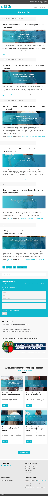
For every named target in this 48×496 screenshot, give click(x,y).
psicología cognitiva (26, 179)
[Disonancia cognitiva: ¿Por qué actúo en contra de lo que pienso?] (12, 417)
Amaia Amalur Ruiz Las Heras (7, 480)
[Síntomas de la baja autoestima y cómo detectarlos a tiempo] (36, 383)
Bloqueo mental (24, 218)
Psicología (10, 136)
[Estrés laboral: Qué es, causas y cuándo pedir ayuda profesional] (12, 383)
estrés (20, 179)
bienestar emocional (34, 259)
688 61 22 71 (44, 2)
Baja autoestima (39, 94)
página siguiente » (22, 267)
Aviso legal (44, 494)
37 (15, 267)
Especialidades (33, 5)
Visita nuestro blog (24, 452)
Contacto (42, 7)
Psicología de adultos (12, 94)
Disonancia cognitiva (25, 136)
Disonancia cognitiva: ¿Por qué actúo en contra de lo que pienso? (16, 327)
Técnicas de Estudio (29, 472)
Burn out (10, 53)
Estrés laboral (23, 53)
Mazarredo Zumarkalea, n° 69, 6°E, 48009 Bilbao (35, 487)
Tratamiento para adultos (30, 468)
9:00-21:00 (15, 1)
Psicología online (28, 474)
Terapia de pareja (28, 470)
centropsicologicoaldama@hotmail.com (38, 1)
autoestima (33, 94)
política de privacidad (15, 310)
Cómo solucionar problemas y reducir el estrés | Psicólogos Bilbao (16, 329)
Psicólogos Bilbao (23, 5)
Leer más (5, 405)
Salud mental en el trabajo (31, 53)
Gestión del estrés (33, 136)
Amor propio (27, 94)
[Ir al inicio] (6, 7)
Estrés (9, 179)
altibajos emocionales (25, 259)
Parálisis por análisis (32, 218)
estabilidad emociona (10, 260)
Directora (42, 5)
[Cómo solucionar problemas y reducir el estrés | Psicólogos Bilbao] (36, 417)
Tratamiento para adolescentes (31, 466)
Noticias (36, 7)
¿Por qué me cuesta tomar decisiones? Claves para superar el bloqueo (17, 331)
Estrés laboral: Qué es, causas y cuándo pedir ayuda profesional (16, 324)
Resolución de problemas (36, 179)
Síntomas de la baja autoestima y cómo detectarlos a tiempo (15, 326)
